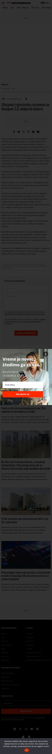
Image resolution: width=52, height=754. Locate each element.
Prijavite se (23, 394)
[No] (49, 746)
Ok (26, 750)
